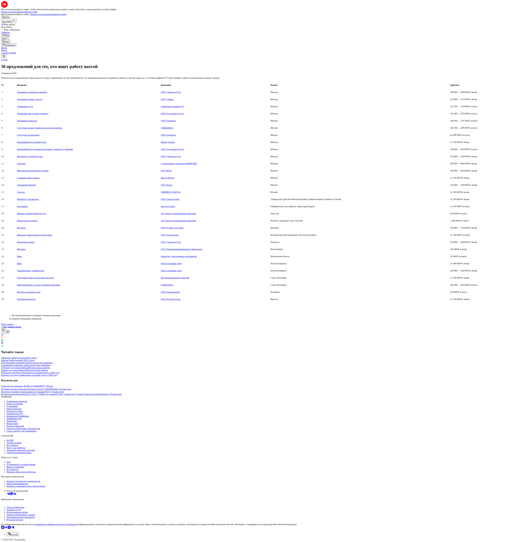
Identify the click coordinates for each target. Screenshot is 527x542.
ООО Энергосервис (170, 199)
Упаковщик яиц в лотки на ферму (32, 113)
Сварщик (21, 163)
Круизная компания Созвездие (175, 278)
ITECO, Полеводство (54, 392)
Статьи (4, 60)
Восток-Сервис (168, 206)
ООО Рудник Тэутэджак (172, 228)
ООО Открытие (168, 121)
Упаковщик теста (25, 106)
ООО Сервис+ (167, 99)
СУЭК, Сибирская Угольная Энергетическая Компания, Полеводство (89, 394)
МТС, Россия (46, 386)
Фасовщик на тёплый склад (30, 156)
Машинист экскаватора (28, 199)
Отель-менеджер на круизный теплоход (35, 278)
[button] (4, 48)
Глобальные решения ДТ (172, 106)
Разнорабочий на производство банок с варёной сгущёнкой (45, 149)
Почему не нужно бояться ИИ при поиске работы (24, 370)
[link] (5, 41)
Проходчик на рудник (27, 221)
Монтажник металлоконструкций (32, 171)
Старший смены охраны (28, 178)
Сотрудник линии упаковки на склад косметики (39, 128)
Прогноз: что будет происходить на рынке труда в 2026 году (29, 375)
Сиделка (21, 192)
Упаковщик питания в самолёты (32, 92)
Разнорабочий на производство (31, 142)
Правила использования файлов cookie (48, 14)
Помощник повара (25, 242)
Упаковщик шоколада (27, 121)
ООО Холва (166, 185)
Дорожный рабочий (26, 185)
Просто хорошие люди (171, 263)
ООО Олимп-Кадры (170, 292)
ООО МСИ (166, 171)
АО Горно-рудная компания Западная (178, 213)
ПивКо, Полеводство (61, 389)
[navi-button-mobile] (4, 56)
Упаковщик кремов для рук (29, 99)
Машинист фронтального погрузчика (34, 235)
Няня (19, 256)
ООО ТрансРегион (170, 235)
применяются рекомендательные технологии (55, 524)
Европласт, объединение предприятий (179, 256)
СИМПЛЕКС (167, 128)
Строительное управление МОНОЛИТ (179, 163)
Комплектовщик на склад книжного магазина (38, 285)
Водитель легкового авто (28, 292)
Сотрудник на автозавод (28, 135)
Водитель (21, 228)
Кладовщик (22, 206)
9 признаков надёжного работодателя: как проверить (26, 365)
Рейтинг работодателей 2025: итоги (18, 360)
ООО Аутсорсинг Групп (172, 113)
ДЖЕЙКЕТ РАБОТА (170, 192)
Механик (21, 249)
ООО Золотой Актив (171, 299)
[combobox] (13, 534)
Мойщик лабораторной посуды (31, 213)
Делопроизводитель (26, 299)
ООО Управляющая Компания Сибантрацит (181, 249)
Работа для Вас (168, 142)
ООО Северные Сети (171, 92)
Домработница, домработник (30, 270)
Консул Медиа (167, 178)
